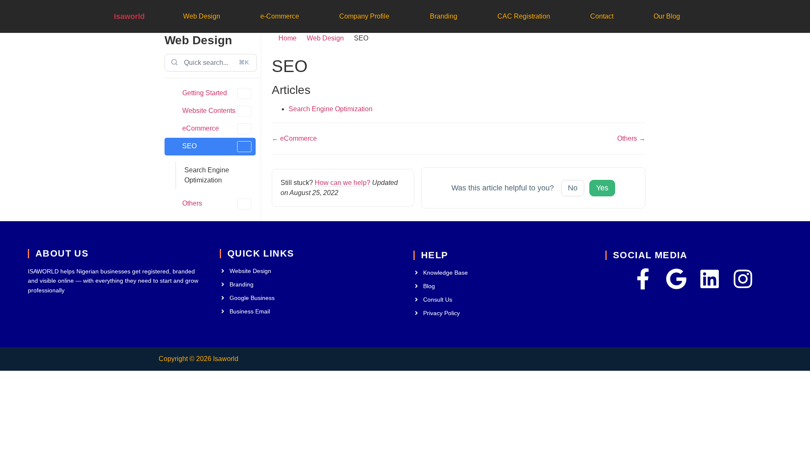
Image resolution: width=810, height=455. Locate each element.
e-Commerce (279, 16)
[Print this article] (642, 61)
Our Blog (666, 16)
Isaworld (129, 16)
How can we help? (342, 182)
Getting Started (204, 92)
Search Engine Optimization (206, 175)
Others (192, 203)
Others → (631, 138)
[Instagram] (742, 278)
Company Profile (364, 16)
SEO (189, 146)
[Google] (676, 278)
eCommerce (200, 128)
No (573, 188)
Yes (602, 188)
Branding (443, 16)
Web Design (201, 16)
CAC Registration (523, 16)
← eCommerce (294, 138)
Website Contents (208, 110)
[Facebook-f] (642, 278)
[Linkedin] (709, 278)
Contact (601, 16)
